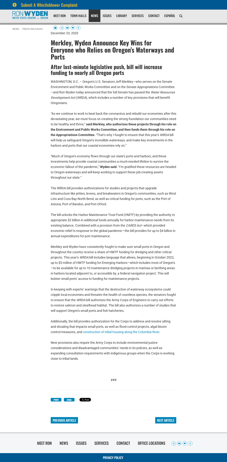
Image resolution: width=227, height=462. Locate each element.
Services (138, 15)
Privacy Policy (113, 457)
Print (56, 399)
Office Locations (151, 443)
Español (169, 15)
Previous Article (64, 420)
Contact (154, 15)
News (94, 15)
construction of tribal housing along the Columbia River (121, 332)
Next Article (165, 420)
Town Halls (78, 15)
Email (69, 399)
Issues (107, 15)
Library (121, 15)
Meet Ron (59, 15)
